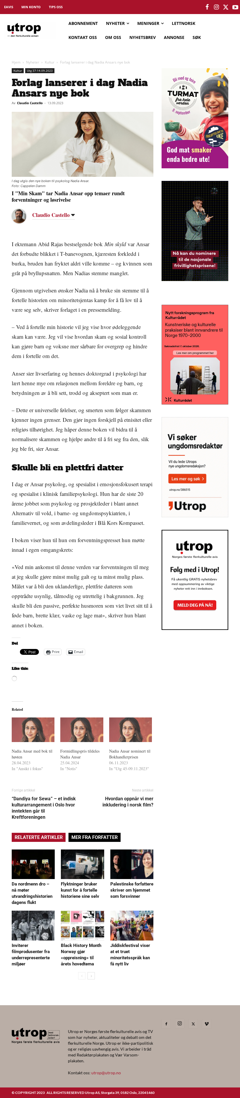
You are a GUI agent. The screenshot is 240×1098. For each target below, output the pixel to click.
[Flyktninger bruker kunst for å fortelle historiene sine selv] (82, 864)
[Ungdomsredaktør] (195, 515)
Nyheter (32, 62)
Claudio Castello (30, 103)
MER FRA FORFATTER (94, 837)
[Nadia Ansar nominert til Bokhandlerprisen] (130, 729)
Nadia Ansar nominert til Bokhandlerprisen (129, 754)
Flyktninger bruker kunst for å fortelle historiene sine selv (80, 890)
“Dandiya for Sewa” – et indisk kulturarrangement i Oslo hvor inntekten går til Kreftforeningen (44, 808)
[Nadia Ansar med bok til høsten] (33, 729)
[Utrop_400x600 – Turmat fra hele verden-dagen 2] (195, 166)
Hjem (16, 62)
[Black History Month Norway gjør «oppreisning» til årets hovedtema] (82, 925)
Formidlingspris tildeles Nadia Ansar (80, 754)
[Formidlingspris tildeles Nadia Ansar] (81, 729)
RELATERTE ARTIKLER (39, 837)
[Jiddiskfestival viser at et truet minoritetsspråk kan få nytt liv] (131, 925)
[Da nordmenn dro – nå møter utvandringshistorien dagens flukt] (33, 864)
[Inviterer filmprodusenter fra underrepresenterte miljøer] (33, 925)
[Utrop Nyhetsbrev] (195, 628)
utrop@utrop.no (106, 1072)
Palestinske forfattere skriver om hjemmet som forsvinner (131, 890)
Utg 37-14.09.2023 (40, 70)
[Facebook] (166, 1024)
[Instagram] (179, 1023)
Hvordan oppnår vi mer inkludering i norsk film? (127, 802)
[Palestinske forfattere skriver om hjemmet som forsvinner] (131, 864)
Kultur (49, 62)
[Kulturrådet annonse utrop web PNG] (195, 403)
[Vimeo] (206, 1024)
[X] (193, 1024)
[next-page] (91, 975)
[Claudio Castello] (23, 216)
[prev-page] (81, 975)
